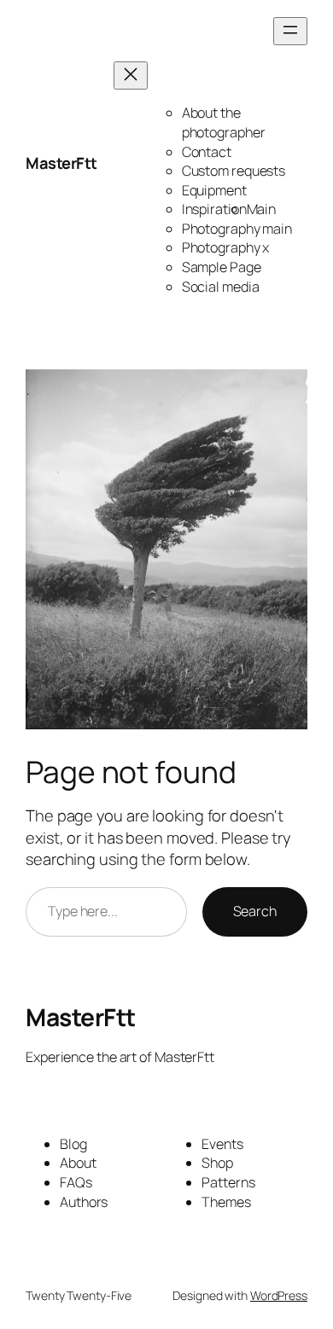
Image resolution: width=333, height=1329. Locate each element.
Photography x (226, 247)
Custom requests (234, 170)
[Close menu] (131, 75)
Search (255, 911)
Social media (221, 286)
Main (262, 209)
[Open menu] (290, 31)
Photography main (237, 228)
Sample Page (221, 267)
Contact (206, 151)
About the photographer (224, 122)
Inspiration (214, 209)
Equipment (214, 190)
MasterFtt (61, 163)
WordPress (278, 1295)
